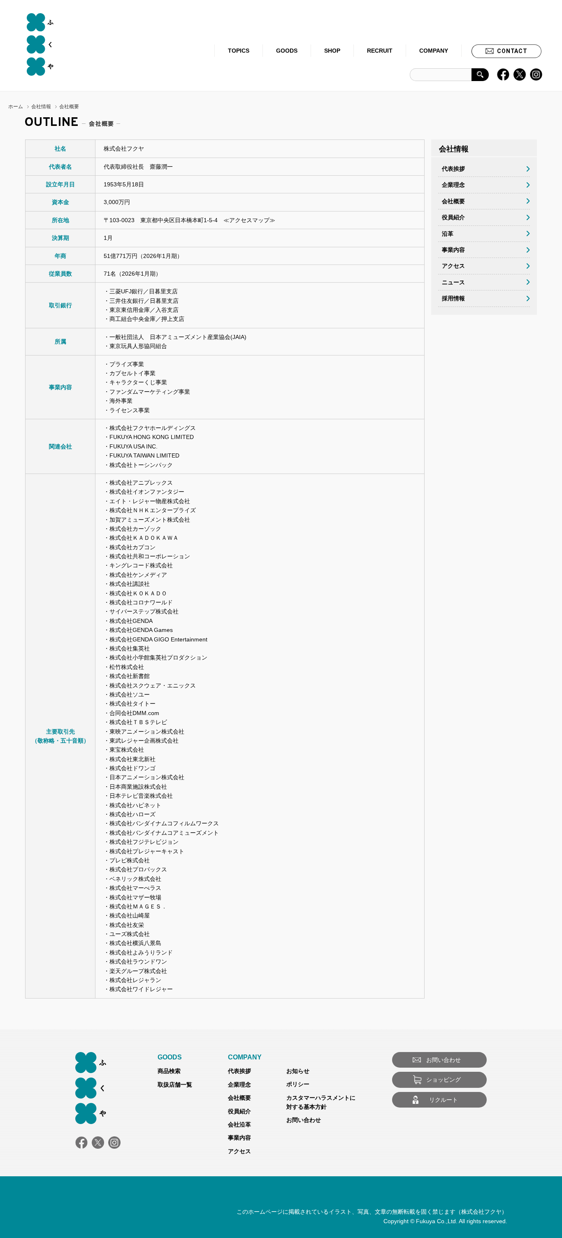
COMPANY (433, 50)
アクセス (453, 265)
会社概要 (453, 201)
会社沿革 (239, 1124)
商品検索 (169, 1071)
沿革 (447, 233)
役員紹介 (453, 217)
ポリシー (297, 1084)
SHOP (332, 50)
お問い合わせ (303, 1120)
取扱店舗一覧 (175, 1084)
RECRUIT (379, 50)
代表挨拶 (453, 168)
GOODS (286, 50)
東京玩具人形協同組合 (138, 346)
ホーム (15, 106)
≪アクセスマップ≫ (249, 220)
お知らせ (297, 1071)
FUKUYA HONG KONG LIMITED (151, 437)
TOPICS (238, 50)
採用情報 (453, 298)
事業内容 (453, 249)
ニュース (453, 282)
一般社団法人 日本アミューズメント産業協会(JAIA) (177, 337)
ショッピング (443, 1079)
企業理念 (453, 184)
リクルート (443, 1099)
